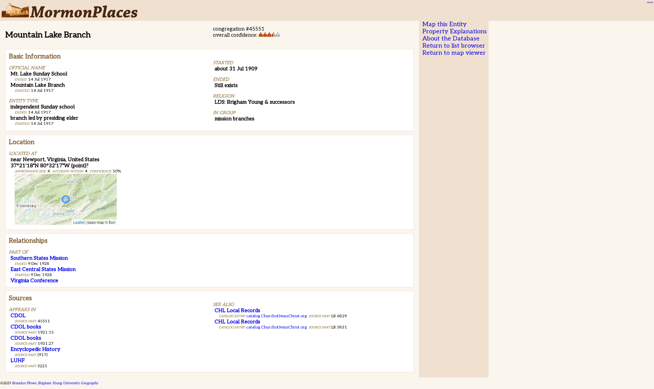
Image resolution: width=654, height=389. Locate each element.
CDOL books (26, 327)
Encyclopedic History (35, 349)
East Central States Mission (43, 269)
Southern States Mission (39, 258)
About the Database (451, 38)
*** (649, 4)
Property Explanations (454, 31)
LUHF (18, 360)
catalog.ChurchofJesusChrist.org (276, 316)
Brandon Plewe (24, 383)
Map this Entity (444, 24)
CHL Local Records (237, 310)
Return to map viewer (454, 52)
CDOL (18, 315)
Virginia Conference (34, 280)
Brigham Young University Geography (68, 383)
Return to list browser (453, 45)
